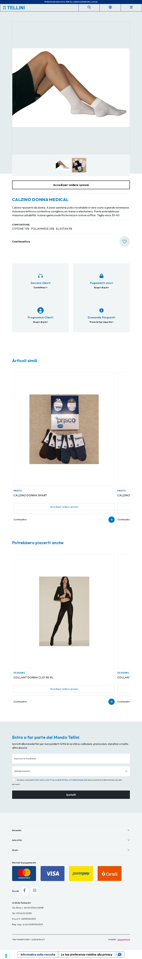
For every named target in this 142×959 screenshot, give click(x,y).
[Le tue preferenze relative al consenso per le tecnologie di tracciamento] (6, 955)
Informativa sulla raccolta (38, 954)
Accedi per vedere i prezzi (64, 507)
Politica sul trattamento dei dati (74, 780)
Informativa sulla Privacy (45, 780)
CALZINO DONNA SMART (30, 495)
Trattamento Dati (21, 939)
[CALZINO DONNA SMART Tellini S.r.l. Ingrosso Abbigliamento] (64, 429)
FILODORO (19, 672)
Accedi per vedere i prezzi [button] (71, 185)
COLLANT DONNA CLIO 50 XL (33, 677)
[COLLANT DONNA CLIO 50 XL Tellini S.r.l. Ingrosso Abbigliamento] (64, 611)
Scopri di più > (101, 287)
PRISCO (18, 490)
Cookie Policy (38, 939)
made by (112, 939)
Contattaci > (40, 287)
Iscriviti (71, 794)
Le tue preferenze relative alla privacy (86, 954)
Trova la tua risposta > (102, 322)
